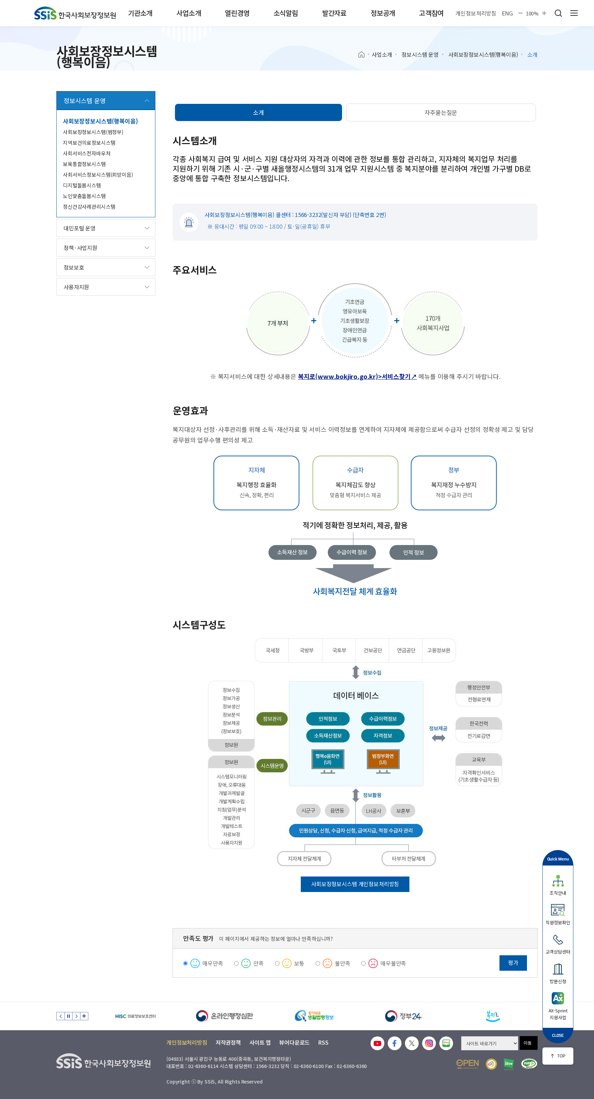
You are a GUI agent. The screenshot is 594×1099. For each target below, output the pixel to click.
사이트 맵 (260, 1042)
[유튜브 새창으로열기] (377, 1043)
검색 (558, 13)
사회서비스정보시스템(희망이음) (98, 174)
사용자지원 (76, 287)
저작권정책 (228, 1042)
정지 (68, 1016)
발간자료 (334, 13)
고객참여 (431, 13)
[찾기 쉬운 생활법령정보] (314, 1016)
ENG (507, 13)
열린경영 (237, 13)
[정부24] (403, 1016)
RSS (323, 1042)
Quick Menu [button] (558, 859)
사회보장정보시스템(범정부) (93, 131)
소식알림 (286, 13)
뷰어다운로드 (294, 1042)
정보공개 (383, 13)
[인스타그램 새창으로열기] (429, 1043)
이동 (528, 1043)
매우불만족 (393, 963)
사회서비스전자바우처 (87, 153)
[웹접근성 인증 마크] (529, 1064)
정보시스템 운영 (420, 54)
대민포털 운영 (80, 228)
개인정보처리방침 (475, 13)
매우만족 (212, 963)
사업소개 (188, 13)
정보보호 (74, 267)
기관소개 (140, 13)
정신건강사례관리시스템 (89, 206)
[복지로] (493, 1016)
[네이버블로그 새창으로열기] (446, 1043)
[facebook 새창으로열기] (395, 1043)
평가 (513, 962)
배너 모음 (84, 1016)
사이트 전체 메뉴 (574, 13)
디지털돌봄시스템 (82, 185)
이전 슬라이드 (60, 1016)
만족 (258, 963)
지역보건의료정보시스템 (89, 142)
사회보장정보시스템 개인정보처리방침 (355, 884)
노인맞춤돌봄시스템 (84, 195)
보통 (299, 963)
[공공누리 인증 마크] (467, 1064)
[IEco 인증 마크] (509, 1064)
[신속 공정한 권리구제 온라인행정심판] (225, 1016)
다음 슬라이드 (76, 1016)
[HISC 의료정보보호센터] (135, 1016)
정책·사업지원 (80, 247)
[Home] (364, 55)
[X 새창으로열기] (412, 1043)
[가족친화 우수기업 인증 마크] (491, 1064)
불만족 (342, 963)
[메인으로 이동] (75, 13)
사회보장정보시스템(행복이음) (483, 54)
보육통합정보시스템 (84, 163)
